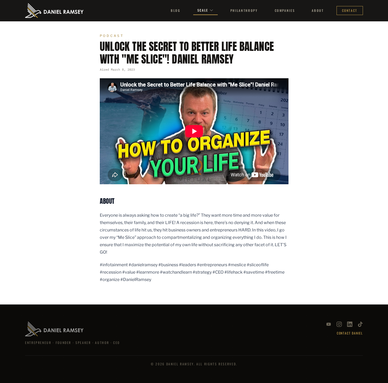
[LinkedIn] (349, 324)
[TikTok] (360, 324)
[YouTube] (328, 324)
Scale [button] (202, 10)
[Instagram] (339, 324)
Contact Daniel (350, 333)
